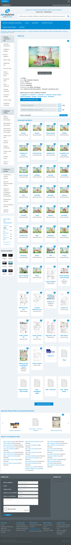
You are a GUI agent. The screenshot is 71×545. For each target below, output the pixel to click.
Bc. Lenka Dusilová (9, 447)
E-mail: (5, 486)
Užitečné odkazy (20, 525)
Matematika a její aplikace (7, 124)
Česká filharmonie (35, 529)
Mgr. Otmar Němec (9, 454)
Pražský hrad (23, 235)
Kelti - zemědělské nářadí (37, 391)
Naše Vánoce (64, 335)
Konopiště (64, 175)
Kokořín (50, 175)
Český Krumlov (50, 133)
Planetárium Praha (35, 531)
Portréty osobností (6, 90)
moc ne (5, 235)
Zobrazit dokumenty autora (31, 99)
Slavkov (64, 235)
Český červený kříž (35, 525)
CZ (68, 1)
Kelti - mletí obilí (51, 389)
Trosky (64, 255)
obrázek (34, 96)
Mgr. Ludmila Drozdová (10, 456)
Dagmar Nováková (52, 459)
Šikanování (46, 528)
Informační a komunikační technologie (7, 130)
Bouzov (23, 133)
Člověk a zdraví (5, 157)
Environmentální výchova (8, 205)
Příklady (59, 534)
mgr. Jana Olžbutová (9, 449)
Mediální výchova (6, 211)
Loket (37, 215)
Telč (51, 255)
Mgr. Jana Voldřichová (53, 456)
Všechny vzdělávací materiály (15, 31)
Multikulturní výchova (7, 200)
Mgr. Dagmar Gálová (53, 443)
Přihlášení (5, 1)
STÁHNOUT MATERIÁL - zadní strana (31, 110)
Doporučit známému (45, 73)
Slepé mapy (6, 60)
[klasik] (59, 105)
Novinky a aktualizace (6, 45)
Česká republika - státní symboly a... (64, 277)
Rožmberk (51, 235)
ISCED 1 (24, 31)
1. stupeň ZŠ (23, 94)
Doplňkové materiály (6, 104)
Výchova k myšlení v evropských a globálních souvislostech (7, 192)
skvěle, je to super (6, 226)
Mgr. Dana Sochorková (32, 449)
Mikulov (50, 215)
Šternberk (23, 255)
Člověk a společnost (6, 147)
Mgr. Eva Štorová (8, 445)
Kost (23, 195)
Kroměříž (37, 195)
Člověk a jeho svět (7, 136)
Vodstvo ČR (50, 302)
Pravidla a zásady (48, 530)
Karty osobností (6, 85)
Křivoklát (50, 195)
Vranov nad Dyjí (23, 275)
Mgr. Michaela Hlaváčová (32, 441)
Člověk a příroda (5, 141)
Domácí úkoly (7, 100)
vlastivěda (51, 96)
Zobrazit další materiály (44, 404)
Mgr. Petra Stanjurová (31, 452)
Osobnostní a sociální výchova (7, 176)
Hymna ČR (51, 356)
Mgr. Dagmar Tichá (9, 452)
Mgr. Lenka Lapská (8, 441)
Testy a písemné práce (5, 73)
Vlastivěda (36, 31)
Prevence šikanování (62, 525)
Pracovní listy (7, 68)
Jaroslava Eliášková (31, 456)
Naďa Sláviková (51, 441)
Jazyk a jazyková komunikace (6, 118)
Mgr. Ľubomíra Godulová (54, 445)
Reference (4, 528)
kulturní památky (25, 96)
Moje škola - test (51, 335)
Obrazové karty (6, 80)
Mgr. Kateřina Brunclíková (11, 459)
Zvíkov (37, 275)
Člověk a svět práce (7, 152)
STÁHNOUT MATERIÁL (27, 105)
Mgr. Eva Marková (30, 461)
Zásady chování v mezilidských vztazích (23, 365)
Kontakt (3, 532)
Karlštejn (37, 175)
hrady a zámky (56, 94)
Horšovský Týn (37, 153)
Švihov (37, 255)
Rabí (37, 235)
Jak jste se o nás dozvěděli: (10, 493)
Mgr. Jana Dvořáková (31, 445)
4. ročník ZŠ (30, 31)
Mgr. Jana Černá (30, 467)
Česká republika (50, 281)
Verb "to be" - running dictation (35, 429)
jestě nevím (6, 233)
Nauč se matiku (61, 530)
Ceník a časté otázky (22, 526)
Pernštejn (64, 215)
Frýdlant (64, 133)
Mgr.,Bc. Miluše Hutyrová (10, 463)
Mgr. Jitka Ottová (52, 454)
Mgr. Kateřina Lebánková (54, 465)
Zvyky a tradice (37, 363)
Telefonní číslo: (7, 489)
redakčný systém (16, 541)
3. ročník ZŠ (31, 94)
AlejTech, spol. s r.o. (28, 541)
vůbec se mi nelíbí (6, 238)
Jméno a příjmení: (8, 482)
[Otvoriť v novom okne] (66, 541)
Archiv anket (6, 244)
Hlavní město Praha (56, 430)
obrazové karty (42, 96)
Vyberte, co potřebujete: (9, 496)
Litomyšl (23, 215)
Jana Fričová (51, 449)
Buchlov (37, 133)
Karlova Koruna (23, 175)
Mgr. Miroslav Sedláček (32, 458)
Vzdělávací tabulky (6, 50)
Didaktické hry (6, 64)
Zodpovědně (60, 532)
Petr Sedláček (7, 443)
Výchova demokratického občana (8, 183)
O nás (2, 525)
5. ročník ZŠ (47, 94)
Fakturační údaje (6, 530)
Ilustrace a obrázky (6, 95)
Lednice (64, 195)
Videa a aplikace (5, 55)
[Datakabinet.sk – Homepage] (7, 12)
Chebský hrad (50, 153)
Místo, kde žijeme (44, 31)
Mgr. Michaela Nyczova (54, 450)
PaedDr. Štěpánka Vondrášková (34, 468)
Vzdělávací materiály (7, 526)
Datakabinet (4, 31)
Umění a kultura (5, 162)
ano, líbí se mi (5, 230)
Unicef (31, 526)
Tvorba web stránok (5, 541)
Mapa (64, 360)
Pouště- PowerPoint (14, 430)
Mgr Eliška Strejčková (31, 463)
